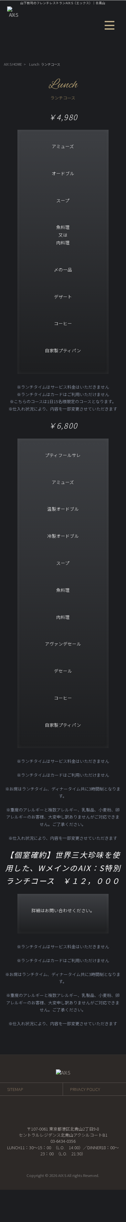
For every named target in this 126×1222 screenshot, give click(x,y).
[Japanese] (111, 53)
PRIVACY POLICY (85, 1089)
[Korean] (104, 53)
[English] (83, 53)
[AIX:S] (13, 15)
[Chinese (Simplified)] (90, 53)
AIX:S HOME (13, 64)
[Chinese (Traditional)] (97, 53)
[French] (76, 53)
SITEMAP (15, 1089)
